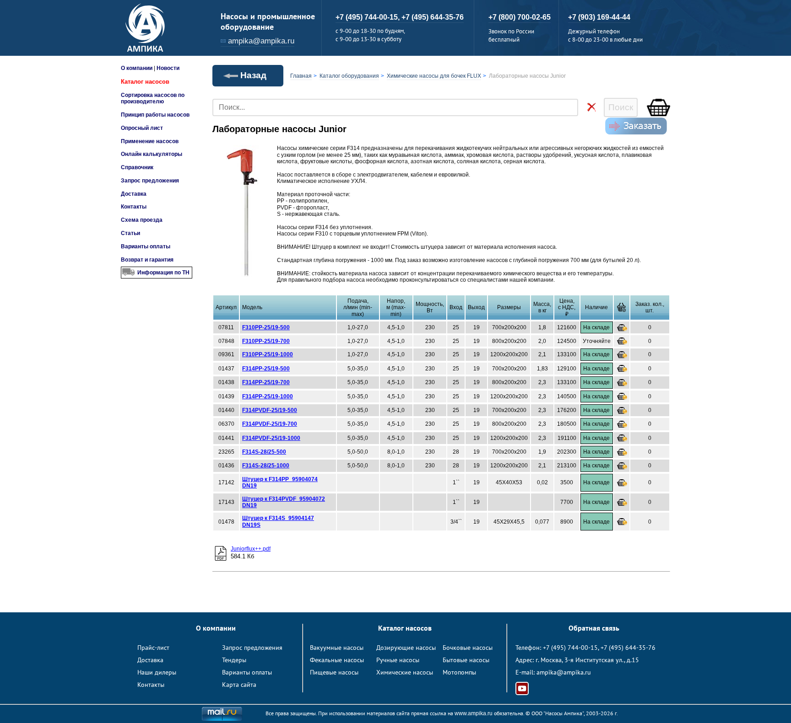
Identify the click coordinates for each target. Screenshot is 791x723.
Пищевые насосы (334, 672)
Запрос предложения (150, 180)
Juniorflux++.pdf (251, 549)
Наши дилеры (156, 672)
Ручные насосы (397, 660)
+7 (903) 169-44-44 (599, 17)
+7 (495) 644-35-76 (432, 17)
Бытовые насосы (466, 660)
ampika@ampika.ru (261, 41)
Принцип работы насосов (155, 115)
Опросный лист (142, 128)
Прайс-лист (153, 647)
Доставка (133, 194)
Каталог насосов (145, 81)
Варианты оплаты (145, 246)
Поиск (620, 107)
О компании (136, 68)
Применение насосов (150, 141)
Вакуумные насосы (336, 647)
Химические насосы (404, 672)
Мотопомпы (459, 672)
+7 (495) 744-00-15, (368, 17)
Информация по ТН (163, 272)
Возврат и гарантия (147, 260)
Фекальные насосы (337, 660)
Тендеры (234, 660)
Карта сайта (239, 684)
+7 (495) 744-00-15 (570, 647)
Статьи (130, 233)
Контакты (133, 207)
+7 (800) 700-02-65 (519, 17)
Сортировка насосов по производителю (152, 98)
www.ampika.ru (474, 713)
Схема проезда (142, 220)
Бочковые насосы (468, 647)
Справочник (137, 167)
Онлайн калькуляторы (151, 154)
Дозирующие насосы (406, 647)
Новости (168, 68)
